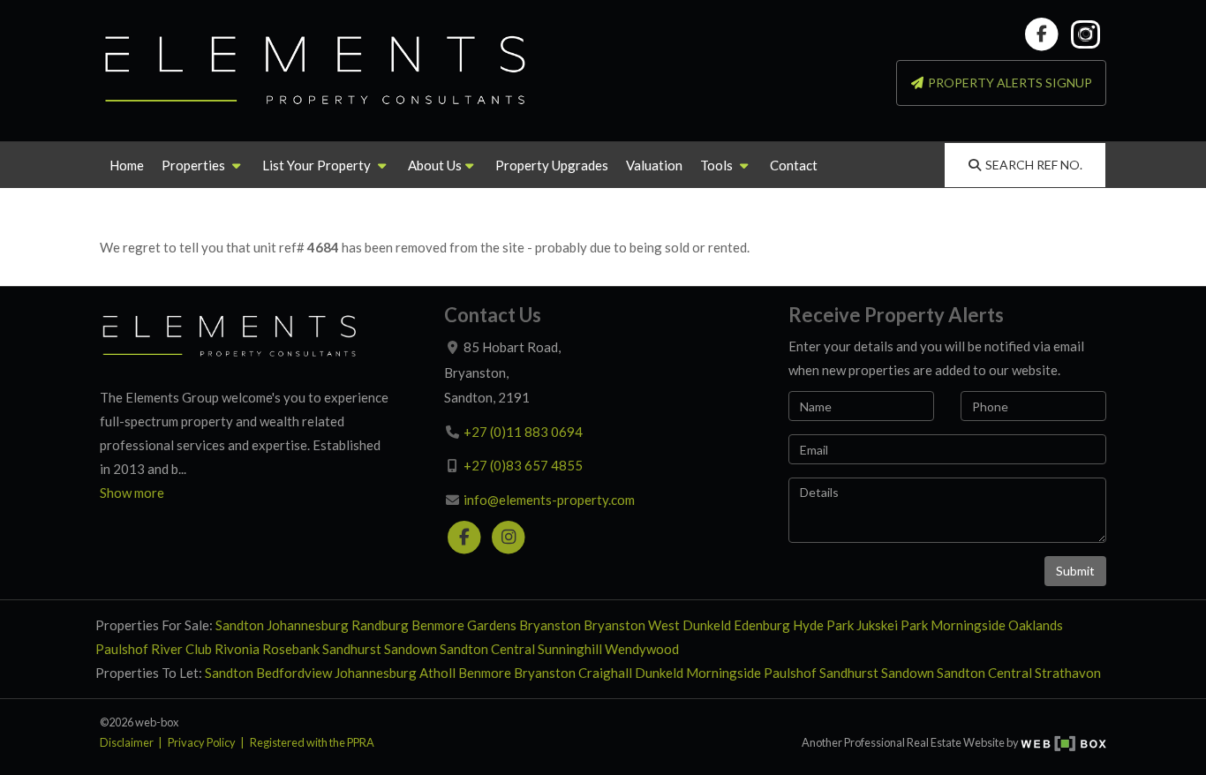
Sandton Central (487, 649)
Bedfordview (294, 673)
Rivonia (237, 649)
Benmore (484, 673)
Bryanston (550, 625)
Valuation (654, 165)
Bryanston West (632, 625)
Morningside (968, 625)
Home (126, 165)
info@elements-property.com (549, 500)
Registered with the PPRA (312, 742)
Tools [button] (717, 165)
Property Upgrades (551, 165)
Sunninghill (570, 649)
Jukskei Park (892, 625)
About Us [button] (435, 165)
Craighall (605, 673)
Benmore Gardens (463, 625)
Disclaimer (127, 742)
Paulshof (121, 649)
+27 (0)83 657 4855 (523, 465)
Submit (1075, 570)
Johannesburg (308, 625)
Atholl (437, 673)
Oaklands (1035, 625)
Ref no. (1033, 164)
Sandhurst (351, 649)
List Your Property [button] (317, 165)
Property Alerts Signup (1008, 82)
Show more (132, 492)
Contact (794, 165)
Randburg (380, 625)
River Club (181, 649)
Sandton (239, 625)
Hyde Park (823, 625)
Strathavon (1068, 673)
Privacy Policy (202, 742)
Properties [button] (195, 165)
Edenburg (762, 625)
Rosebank (291, 649)
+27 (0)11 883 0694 (523, 432)
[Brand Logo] (316, 71)
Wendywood (642, 649)
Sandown (410, 649)
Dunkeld (706, 625)
